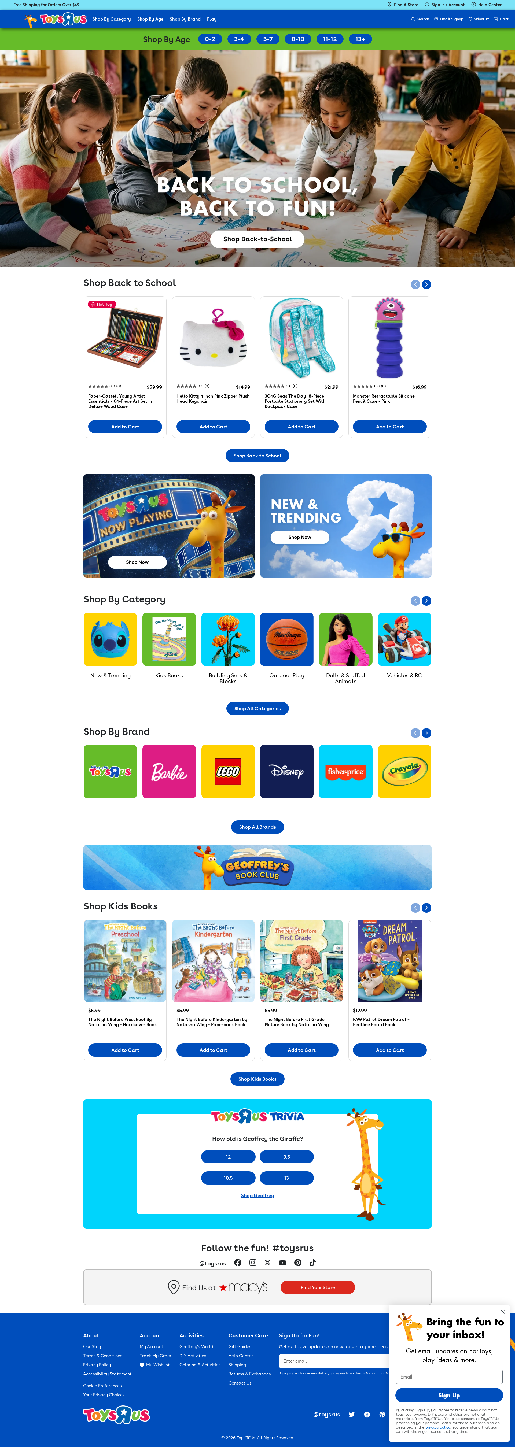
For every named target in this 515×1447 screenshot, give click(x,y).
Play (212, 19)
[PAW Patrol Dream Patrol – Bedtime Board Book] (390, 961)
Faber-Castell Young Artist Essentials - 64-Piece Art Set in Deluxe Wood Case (120, 401)
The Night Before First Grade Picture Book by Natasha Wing (297, 1022)
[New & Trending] (110, 639)
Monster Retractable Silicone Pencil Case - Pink (384, 399)
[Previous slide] (415, 284)
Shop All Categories (257, 708)
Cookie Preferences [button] (102, 1385)
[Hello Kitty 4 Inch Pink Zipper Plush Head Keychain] (213, 338)
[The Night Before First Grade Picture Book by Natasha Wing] (301, 961)
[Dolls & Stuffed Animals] (345, 639)
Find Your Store (318, 1287)
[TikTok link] (313, 1263)
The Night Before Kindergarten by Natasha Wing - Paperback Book (211, 1022)
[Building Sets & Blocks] (228, 639)
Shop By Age (150, 19)
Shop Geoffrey (257, 1195)
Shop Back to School (257, 455)
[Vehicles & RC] (404, 639)
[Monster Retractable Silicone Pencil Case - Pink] (390, 338)
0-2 (210, 39)
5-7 (268, 39)
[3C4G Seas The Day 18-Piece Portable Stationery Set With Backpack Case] (301, 338)
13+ (360, 39)
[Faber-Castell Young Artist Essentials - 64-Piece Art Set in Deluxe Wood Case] (125, 338)
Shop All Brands (257, 827)
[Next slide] (426, 284)
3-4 (239, 39)
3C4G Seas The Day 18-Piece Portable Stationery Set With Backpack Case (295, 401)
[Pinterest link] (297, 1263)
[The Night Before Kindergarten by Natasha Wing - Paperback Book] (213, 961)
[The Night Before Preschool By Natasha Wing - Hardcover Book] (125, 961)
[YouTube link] (282, 1263)
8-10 (298, 39)
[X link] (267, 1263)
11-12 (330, 39)
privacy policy (437, 1427)
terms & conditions (370, 1373)
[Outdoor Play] (287, 639)
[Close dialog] (502, 1311)
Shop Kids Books (257, 1079)
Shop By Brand (185, 19)
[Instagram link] (252, 1263)
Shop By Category (112, 19)
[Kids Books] (169, 639)
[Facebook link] (237, 1263)
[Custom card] (110, 771)
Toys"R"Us (246, 1437)
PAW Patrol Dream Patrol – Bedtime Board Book (381, 1022)
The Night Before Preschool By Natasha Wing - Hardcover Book (122, 1022)
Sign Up (449, 1395)
